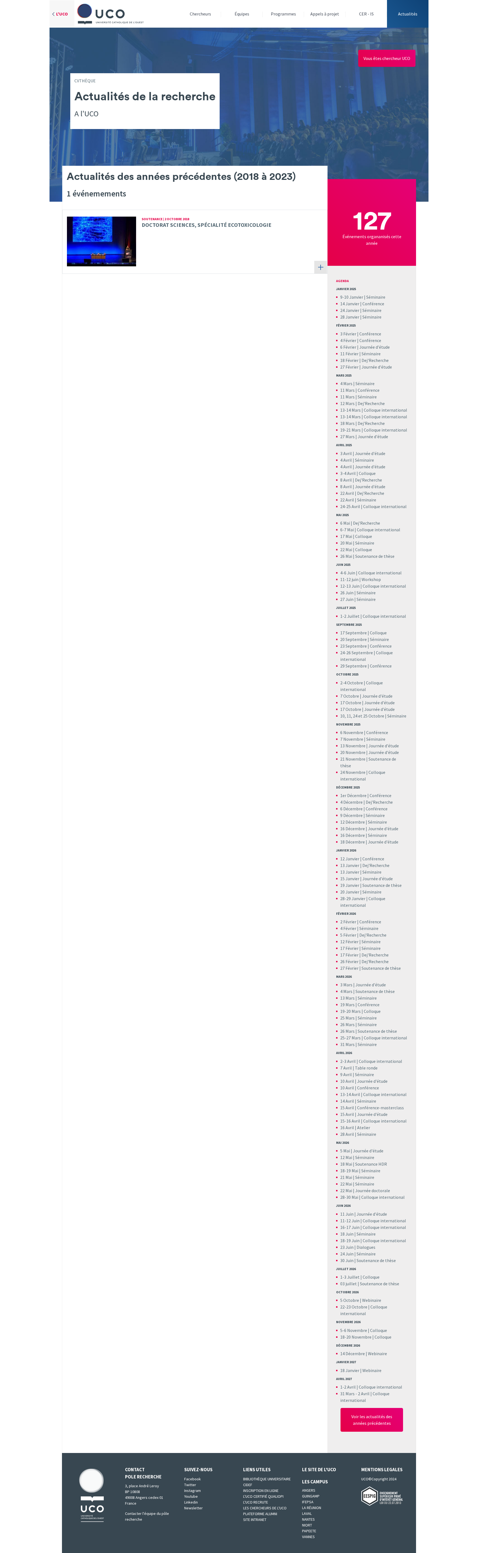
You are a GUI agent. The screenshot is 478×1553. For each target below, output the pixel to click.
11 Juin (347, 1214)
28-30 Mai (349, 1197)
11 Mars (347, 390)
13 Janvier (349, 865)
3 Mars (346, 984)
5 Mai (345, 1150)
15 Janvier (349, 878)
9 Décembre (351, 815)
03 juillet (348, 1283)
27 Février (349, 367)
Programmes (283, 14)
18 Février (349, 360)
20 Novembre (352, 752)
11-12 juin (349, 579)
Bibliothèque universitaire (267, 1478)
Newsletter (193, 1507)
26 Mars (347, 1024)
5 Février (348, 935)
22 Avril (347, 493)
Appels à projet (324, 14)
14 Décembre (352, 1353)
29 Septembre (353, 666)
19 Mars (347, 1004)
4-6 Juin (347, 573)
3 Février (348, 334)
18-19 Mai (349, 1170)
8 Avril (346, 480)
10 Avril (347, 1081)
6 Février (348, 347)
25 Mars (347, 1018)
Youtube (191, 1496)
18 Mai (346, 1164)
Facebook (192, 1478)
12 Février (349, 941)
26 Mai (346, 556)
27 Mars (347, 436)
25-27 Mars (350, 1037)
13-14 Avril (350, 1094)
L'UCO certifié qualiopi (263, 1496)
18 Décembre (352, 842)
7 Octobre (349, 696)
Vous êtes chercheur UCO (386, 58)
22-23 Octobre (353, 1307)
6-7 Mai (347, 529)
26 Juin (347, 592)
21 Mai (346, 1177)
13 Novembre (352, 745)
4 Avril (346, 460)
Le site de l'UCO (319, 1470)
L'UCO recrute (255, 1502)
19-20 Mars (350, 1011)
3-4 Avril (348, 473)
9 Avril (346, 1074)
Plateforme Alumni (260, 1513)
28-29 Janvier (352, 898)
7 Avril (346, 1068)
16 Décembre (352, 828)
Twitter (190, 1484)
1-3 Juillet (350, 1277)
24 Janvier (349, 310)
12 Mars (347, 403)
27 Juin (347, 599)
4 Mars (346, 383)
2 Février (348, 921)
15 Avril (347, 1107)
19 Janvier (349, 885)
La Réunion (311, 1507)
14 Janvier (349, 303)
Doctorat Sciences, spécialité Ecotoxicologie (206, 224)
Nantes (308, 1519)
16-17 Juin (350, 1227)
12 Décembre (352, 822)
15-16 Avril (350, 1121)
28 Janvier (349, 317)
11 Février (349, 353)
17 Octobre (350, 702)
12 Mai (346, 1157)
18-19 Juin (350, 1240)
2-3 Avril (348, 1061)
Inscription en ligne (261, 1490)
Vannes (308, 1536)
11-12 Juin (350, 1220)
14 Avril (347, 1101)
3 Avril (346, 453)
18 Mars (347, 423)
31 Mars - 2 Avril (355, 1393)
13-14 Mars (350, 410)
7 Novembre (351, 739)
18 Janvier (349, 1370)
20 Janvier (349, 892)
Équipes (242, 14)
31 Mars (347, 1044)
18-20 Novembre (356, 1337)
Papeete (309, 1530)
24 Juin (347, 1254)
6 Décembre (351, 808)
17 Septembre (353, 632)
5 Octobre (349, 1300)
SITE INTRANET (254, 1519)
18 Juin (347, 1234)
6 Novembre (351, 732)
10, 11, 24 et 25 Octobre (362, 716)
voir (320, 267)
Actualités (407, 14)
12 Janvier (349, 858)
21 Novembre (352, 759)
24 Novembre (352, 772)
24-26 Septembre (356, 652)
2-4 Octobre (351, 682)
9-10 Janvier (351, 297)
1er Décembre (353, 795)
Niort (307, 1525)
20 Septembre (353, 639)
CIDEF (247, 1484)
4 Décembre (351, 802)
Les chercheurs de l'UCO (265, 1507)
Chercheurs (200, 14)
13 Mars (347, 998)
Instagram (192, 1490)
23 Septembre (353, 646)
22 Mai (346, 549)
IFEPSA (307, 1501)
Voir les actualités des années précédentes (371, 1420)
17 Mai (346, 536)
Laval (307, 1513)
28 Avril (347, 1134)
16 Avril (347, 1127)
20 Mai (346, 543)
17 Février (349, 948)
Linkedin (191, 1502)
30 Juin (347, 1260)
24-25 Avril (350, 506)
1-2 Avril (348, 1387)
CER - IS (366, 14)
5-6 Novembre (353, 1330)
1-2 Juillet (350, 616)
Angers (308, 1490)
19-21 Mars (350, 430)
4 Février (348, 340)
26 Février (349, 961)
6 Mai (345, 523)
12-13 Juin (350, 586)
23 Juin (347, 1247)
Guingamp (310, 1496)
